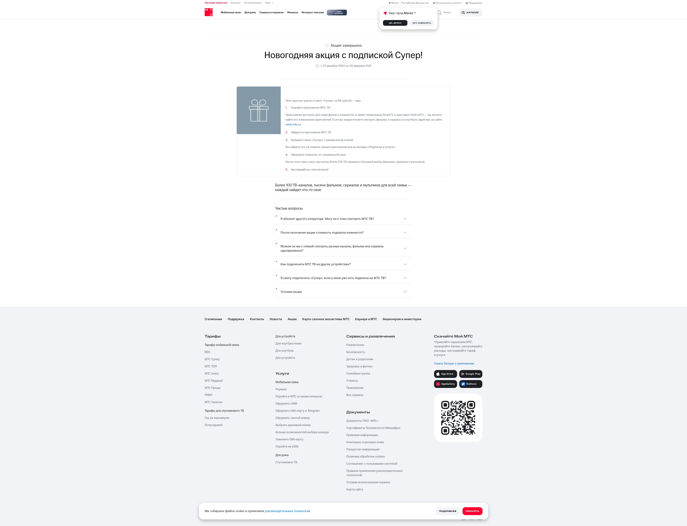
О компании (213, 319)
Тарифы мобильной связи (222, 345)
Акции (292, 319)
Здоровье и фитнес (359, 366)
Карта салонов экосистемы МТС (325, 319)
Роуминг (281, 389)
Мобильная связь (287, 382)
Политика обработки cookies (365, 456)
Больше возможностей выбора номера (302, 432)
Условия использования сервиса (368, 482)
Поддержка (236, 319)
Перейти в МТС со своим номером (299, 396)
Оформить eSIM (286, 404)
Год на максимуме (217, 418)
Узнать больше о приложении (454, 363)
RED (207, 352)
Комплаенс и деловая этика (365, 442)
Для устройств (285, 336)
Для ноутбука (285, 351)
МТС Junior (212, 373)
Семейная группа (358, 373)
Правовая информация (362, 435)
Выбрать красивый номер (293, 425)
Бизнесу (235, 3)
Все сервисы (355, 395)
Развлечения (355, 345)
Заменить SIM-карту (289, 439)
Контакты (257, 319)
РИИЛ (208, 395)
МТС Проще (213, 388)
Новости (276, 319)
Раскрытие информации (362, 449)
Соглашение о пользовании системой (371, 464)
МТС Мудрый (214, 381)
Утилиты (352, 381)
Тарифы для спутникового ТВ (224, 411)
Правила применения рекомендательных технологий (374, 473)
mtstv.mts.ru (293, 124)
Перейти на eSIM (287, 446)
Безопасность (355, 352)
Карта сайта (354, 489)
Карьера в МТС (366, 319)
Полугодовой (213, 425)
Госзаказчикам (253, 3)
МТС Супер (212, 359)
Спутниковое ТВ (286, 462)
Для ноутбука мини (288, 343)
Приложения (354, 388)
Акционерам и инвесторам (402, 319)
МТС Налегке (213, 402)
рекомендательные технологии (287, 511)
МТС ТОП (211, 366)
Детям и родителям (359, 359)
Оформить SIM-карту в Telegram (298, 411)
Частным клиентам (216, 3)
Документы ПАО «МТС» (362, 421)
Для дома (282, 455)
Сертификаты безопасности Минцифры (373, 428)
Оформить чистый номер (293, 418)
